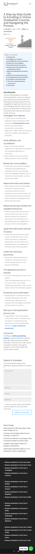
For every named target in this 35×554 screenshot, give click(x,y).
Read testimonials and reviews (16, 65)
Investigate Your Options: (14, 59)
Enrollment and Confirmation (17, 79)
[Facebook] (14, 551)
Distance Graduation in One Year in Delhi (18, 497)
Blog (24, 29)
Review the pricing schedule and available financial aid (17, 68)
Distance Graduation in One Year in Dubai (18, 527)
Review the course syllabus (15, 63)
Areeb (8, 29)
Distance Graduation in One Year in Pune (18, 465)
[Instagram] (23, 551)
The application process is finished (17, 77)
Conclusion (11, 85)
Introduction (11, 57)
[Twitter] (18, 551)
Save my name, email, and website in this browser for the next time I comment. (17, 406)
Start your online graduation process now (16, 82)
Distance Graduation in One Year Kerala (17, 462)
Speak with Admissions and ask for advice (17, 72)
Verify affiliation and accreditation (17, 61)
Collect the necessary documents (17, 75)
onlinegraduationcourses (21, 123)
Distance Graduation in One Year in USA (18, 540)
